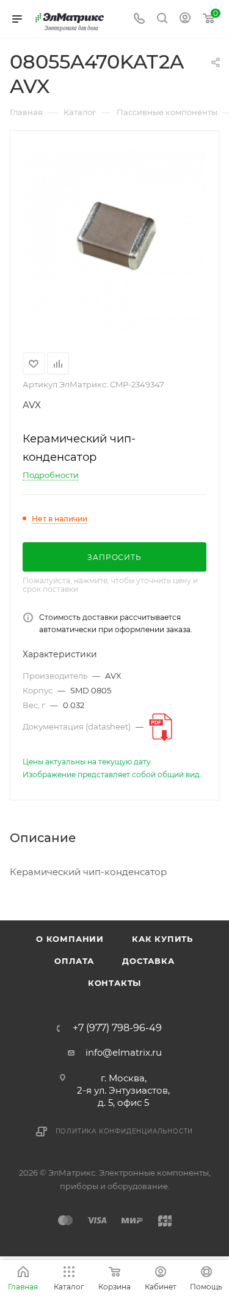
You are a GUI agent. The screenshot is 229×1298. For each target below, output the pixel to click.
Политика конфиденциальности (125, 1131)
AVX (32, 405)
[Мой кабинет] (185, 19)
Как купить (162, 939)
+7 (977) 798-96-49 (117, 1028)
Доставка (148, 961)
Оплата (74, 961)
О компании (70, 939)
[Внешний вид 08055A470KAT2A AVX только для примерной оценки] (114, 239)
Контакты (114, 983)
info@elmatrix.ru (123, 1052)
